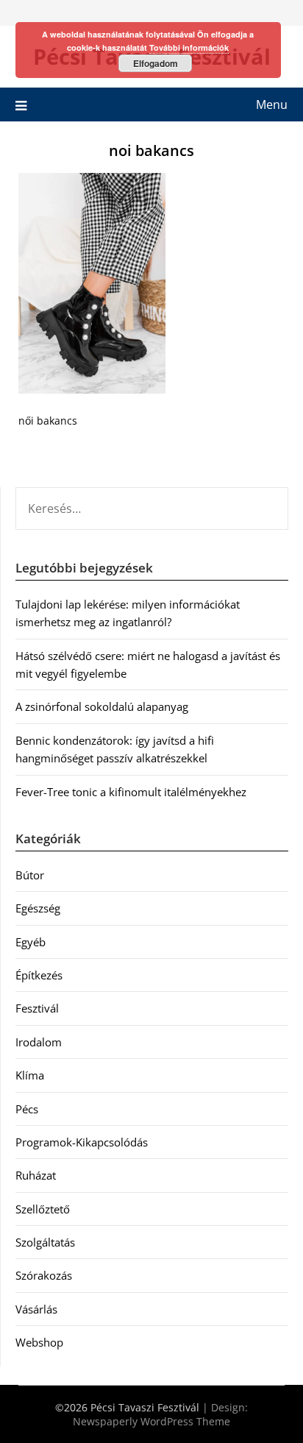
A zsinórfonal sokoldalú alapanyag (101, 706)
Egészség (37, 908)
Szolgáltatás (45, 1242)
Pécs (26, 1109)
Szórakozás (43, 1275)
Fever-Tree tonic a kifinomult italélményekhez (130, 791)
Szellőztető (42, 1209)
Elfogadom (155, 63)
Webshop (39, 1342)
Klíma (29, 1075)
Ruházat (35, 1175)
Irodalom (38, 1042)
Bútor (29, 875)
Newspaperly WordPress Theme (151, 1421)
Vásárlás (36, 1309)
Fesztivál (37, 1008)
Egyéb (30, 942)
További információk (189, 47)
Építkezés (39, 975)
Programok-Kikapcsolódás (81, 1142)
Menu (272, 104)
